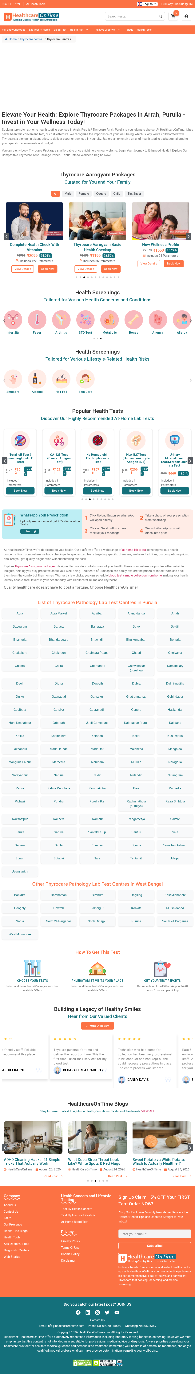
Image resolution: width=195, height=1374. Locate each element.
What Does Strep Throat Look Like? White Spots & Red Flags (30, 1161)
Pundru (59, 801)
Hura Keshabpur (20, 722)
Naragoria (175, 762)
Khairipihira (58, 736)
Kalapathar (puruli (136, 722)
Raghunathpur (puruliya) (136, 804)
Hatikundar (175, 709)
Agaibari (97, 613)
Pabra (20, 788)
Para (136, 788)
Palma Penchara (58, 788)
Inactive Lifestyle (105, 29)
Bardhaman (59, 895)
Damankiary (175, 665)
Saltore (175, 819)
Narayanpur (20, 775)
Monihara (97, 762)
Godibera (20, 709)
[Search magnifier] (160, 16)
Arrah (175, 613)
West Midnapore (20, 934)
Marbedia (58, 762)
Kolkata (136, 908)
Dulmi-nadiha (175, 683)
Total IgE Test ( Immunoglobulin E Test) (20, 458)
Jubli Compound (97, 722)
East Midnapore (175, 895)
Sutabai (59, 858)
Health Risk (76, 29)
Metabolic (85, 332)
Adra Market (58, 613)
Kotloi (136, 736)
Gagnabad (59, 696)
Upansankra (20, 871)
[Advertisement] (97, 72)
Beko (136, 626)
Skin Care (85, 392)
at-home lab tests (134, 550)
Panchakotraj (97, 788)
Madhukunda (59, 749)
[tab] (55, 194)
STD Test (61, 332)
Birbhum (97, 895)
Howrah (58, 908)
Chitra (59, 665)
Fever (13, 332)
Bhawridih (97, 639)
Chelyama (175, 652)
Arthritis (37, 332)
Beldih (175, 626)
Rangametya (136, 819)
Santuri (136, 832)
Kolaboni (97, 736)
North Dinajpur (97, 921)
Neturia (59, 775)
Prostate (182, 332)
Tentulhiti (136, 858)
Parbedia (175, 788)
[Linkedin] (87, 1312)
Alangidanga (136, 613)
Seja (175, 832)
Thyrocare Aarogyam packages (35, 566)
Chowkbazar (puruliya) (136, 668)
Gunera (136, 709)
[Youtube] (117, 1312)
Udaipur (175, 858)
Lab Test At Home (39, 29)
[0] (173, 17)
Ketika (20, 736)
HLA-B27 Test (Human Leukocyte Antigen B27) (136, 458)
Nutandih (136, 775)
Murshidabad (175, 908)
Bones (109, 332)
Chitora (20, 665)
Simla (59, 845)
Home (13, 39)
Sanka (19, 832)
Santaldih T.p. (97, 832)
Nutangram (175, 775)
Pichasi (20, 801)
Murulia (136, 762)
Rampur (97, 819)
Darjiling (136, 895)
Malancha (136, 749)
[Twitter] (107, 1312)
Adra (20, 613)
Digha (59, 683)
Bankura (20, 895)
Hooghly (20, 908)
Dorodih (97, 683)
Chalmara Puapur (97, 652)
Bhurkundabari (136, 639)
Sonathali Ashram (175, 845)
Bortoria (175, 639)
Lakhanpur (20, 749)
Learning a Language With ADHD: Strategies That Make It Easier (161, 1161)
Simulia (97, 845)
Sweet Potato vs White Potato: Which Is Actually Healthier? (94, 1161)
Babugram (20, 626)
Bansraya (97, 626)
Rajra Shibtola (175, 801)
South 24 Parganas (175, 921)
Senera (20, 845)
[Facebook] (78, 1312)
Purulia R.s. (97, 801)
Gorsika (59, 709)
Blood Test (60, 29)
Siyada (136, 845)
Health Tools (144, 29)
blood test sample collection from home (135, 575)
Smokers (12, 392)
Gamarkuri (97, 696)
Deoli (19, 683)
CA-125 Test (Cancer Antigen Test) (59, 458)
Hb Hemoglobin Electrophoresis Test (97, 458)
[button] (6, 236)
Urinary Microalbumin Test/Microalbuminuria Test (175, 460)
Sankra (59, 832)
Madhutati (97, 749)
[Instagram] (97, 1312)
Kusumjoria (175, 736)
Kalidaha (175, 722)
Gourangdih (97, 709)
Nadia (20, 921)
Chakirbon (59, 652)
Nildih (97, 775)
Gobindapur (175, 696)
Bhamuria (19, 639)
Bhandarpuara (58, 639)
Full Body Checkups (13, 29)
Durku (20, 696)
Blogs (129, 29)
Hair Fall (61, 392)
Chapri (136, 652)
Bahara (59, 626)
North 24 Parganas (58, 921)
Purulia (136, 921)
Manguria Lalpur (20, 762)
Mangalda (175, 749)
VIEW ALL (148, 1111)
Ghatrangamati (136, 696)
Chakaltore (19, 652)
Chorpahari (97, 665)
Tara (97, 858)
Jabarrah (59, 722)
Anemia (133, 332)
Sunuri (19, 858)
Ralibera (59, 819)
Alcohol (37, 392)
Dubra (136, 683)
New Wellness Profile (160, 244)
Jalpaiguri (97, 908)
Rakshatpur (20, 819)
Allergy (158, 332)
